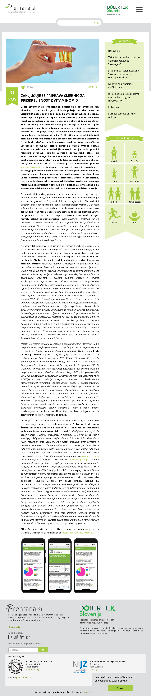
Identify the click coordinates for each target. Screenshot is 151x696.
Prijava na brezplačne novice (25, 643)
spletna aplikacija (79, 459)
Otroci (114, 181)
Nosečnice (114, 161)
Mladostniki (134, 181)
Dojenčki (134, 161)
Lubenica (113, 107)
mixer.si (86, 692)
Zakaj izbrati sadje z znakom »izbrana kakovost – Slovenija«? (124, 61)
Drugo (134, 222)
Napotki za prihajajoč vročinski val (120, 85)
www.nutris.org (32, 669)
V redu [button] (120, 688)
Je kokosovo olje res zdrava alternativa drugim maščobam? (123, 97)
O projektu (14, 626)
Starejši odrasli (134, 202)
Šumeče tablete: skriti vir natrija (122, 115)
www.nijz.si (95, 669)
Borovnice (114, 50)
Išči (98, 22)
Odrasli (114, 202)
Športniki (114, 222)
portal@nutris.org (24, 677)
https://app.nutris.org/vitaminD (77, 532)
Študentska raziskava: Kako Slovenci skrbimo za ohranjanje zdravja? (123, 74)
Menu (139, 9)
